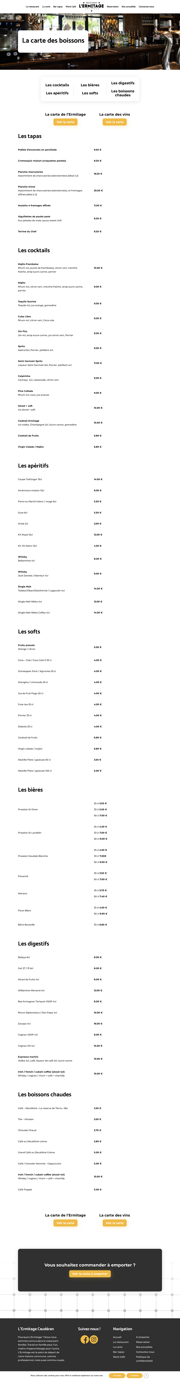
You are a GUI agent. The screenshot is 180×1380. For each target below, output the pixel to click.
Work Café (71, 7)
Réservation (113, 7)
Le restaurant (32, 7)
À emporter (142, 1337)
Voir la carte (65, 122)
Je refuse (134, 1375)
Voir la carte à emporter (90, 1274)
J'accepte (117, 1375)
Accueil (117, 1337)
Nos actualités (129, 7)
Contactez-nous (146, 7)
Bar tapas (58, 7)
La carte (46, 7)
